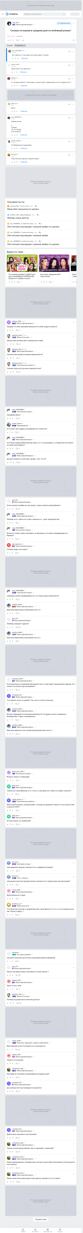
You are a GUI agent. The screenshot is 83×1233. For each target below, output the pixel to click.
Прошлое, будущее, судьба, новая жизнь (32, 1043)
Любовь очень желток (18, 218)
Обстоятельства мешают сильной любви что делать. (33, 227)
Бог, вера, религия (24, 954)
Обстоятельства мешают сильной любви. (27, 235)
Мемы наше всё (23, 906)
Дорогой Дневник (25, 215)
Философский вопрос (24, 25)
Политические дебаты (25, 365)
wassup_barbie (14, 206)
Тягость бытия (24, 206)
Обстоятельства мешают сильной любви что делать (33, 244)
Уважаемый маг (22, 426)
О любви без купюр (27, 223)
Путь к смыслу (22, 878)
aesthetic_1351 (14, 215)
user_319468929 (15, 223)
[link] (22, 270)
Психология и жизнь (24, 412)
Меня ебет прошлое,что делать (23, 209)
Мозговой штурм (23, 864)
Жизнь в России (23, 337)
